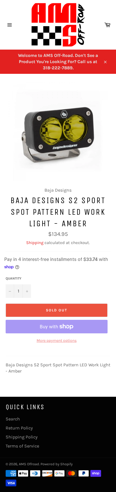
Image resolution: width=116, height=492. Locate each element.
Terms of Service (22, 446)
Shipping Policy (21, 437)
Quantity (13, 278)
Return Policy (19, 428)
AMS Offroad (29, 464)
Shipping (34, 242)
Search (13, 419)
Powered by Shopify (57, 464)
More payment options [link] (57, 340)
